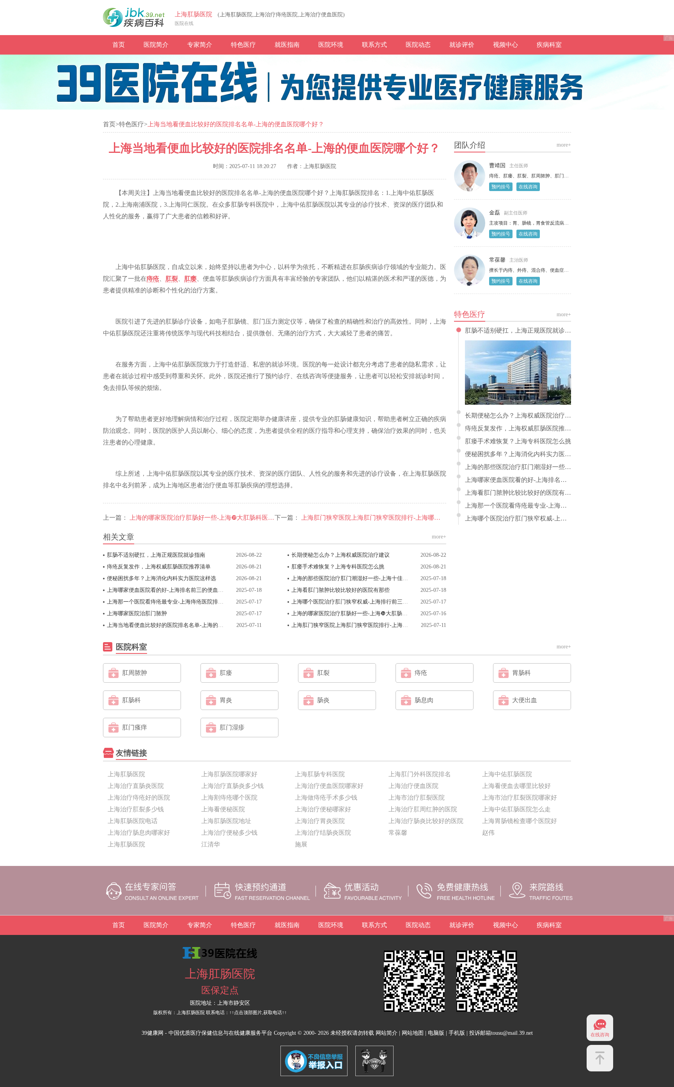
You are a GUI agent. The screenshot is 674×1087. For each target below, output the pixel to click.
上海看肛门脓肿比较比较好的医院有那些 (340, 590)
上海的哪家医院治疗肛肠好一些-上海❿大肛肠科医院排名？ (211, 517)
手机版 (457, 1033)
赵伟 (488, 832)
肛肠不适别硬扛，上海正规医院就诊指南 (156, 555)
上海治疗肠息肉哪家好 (139, 832)
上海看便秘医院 (223, 809)
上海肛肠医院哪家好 (229, 774)
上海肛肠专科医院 (320, 774)
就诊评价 (461, 44)
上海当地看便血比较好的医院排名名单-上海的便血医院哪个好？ (184, 625)
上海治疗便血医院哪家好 (329, 785)
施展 (301, 844)
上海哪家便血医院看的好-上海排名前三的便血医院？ (170, 590)
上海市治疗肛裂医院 (416, 797)
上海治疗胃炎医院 (320, 821)
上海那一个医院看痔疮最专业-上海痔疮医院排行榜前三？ (176, 602)
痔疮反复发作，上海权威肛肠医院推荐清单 (159, 567)
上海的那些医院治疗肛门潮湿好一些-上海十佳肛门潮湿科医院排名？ (374, 578)
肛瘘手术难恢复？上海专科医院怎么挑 (337, 567)
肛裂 (171, 278)
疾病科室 (549, 44)
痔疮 (153, 278)
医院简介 (156, 44)
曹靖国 (497, 165)
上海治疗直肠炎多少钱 (232, 785)
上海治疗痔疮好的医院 (139, 797)
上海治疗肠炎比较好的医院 (425, 821)
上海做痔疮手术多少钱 (326, 797)
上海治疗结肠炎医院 (323, 832)
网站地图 (413, 1033)
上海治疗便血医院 (413, 785)
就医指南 (287, 44)
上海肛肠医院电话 (133, 821)
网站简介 (386, 1033)
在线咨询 (528, 186)
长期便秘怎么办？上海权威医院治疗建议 (340, 555)
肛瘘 (190, 278)
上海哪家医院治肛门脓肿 (137, 613)
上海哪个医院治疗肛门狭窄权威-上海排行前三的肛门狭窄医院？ (368, 602)
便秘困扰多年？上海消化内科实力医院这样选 (161, 578)
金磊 (494, 213)
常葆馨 (497, 260)
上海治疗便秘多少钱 (229, 832)
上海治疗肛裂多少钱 (136, 809)
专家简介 (199, 44)
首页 (118, 44)
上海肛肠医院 (193, 14)
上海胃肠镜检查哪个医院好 (519, 821)
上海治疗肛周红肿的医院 (422, 809)
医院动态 (418, 44)
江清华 (210, 844)
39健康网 (152, 1033)
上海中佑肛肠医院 (507, 774)
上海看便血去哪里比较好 (516, 785)
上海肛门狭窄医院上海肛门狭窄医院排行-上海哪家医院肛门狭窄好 (392, 517)
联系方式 (374, 44)
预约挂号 (500, 186)
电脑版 (436, 1033)
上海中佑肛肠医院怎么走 (516, 809)
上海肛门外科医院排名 (419, 774)
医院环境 (330, 44)
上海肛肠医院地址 (226, 821)
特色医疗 (243, 44)
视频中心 (505, 44)
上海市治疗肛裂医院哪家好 (519, 797)
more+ (439, 537)
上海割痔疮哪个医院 (229, 797)
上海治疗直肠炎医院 (136, 785)
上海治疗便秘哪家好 (323, 809)
